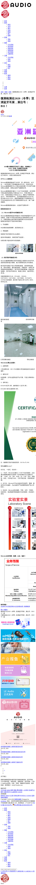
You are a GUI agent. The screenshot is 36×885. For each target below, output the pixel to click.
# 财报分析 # (20, 871)
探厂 (9, 33)
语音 (9, 59)
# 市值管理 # (12, 871)
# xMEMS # (28, 871)
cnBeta (7, 795)
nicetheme (3, 801)
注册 (5, 87)
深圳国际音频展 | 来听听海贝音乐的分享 (13, 752)
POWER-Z (23, 795)
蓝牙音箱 (10, 52)
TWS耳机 (10, 44)
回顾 (9, 66)
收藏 (6, 609)
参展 (10, 116)
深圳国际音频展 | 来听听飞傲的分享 (12, 762)
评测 (5, 37)
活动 (5, 63)
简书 (8, 792)
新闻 (5, 23)
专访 (9, 26)
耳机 (9, 39)
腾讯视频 (19, 790)
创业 (9, 30)
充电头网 (16, 795)
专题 (5, 70)
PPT (9, 68)
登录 (5, 88)
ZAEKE (28, 795)
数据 (9, 32)
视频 (5, 71)
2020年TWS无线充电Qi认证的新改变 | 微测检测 (15, 606)
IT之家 (11, 795)
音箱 (9, 41)
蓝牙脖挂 (10, 46)
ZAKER (19, 792)
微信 (9, 77)
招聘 (9, 35)
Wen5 (2, 114)
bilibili (8, 790)
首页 (5, 21)
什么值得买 (13, 792)
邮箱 (9, 79)
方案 (5, 55)
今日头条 (3, 790)
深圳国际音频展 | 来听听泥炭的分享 (12, 757)
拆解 (5, 43)
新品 (9, 24)
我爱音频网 (17, 799)
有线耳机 (10, 48)
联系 (5, 73)
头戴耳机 (10, 53)
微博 (9, 75)
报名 (9, 64)
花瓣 (5, 792)
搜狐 (15, 790)
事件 (9, 28)
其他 (9, 61)
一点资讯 (25, 790)
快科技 (3, 795)
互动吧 (31, 790)
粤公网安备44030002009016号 (23, 805)
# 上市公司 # (4, 871)
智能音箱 (10, 50)
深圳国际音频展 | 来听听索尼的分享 (12, 746)
